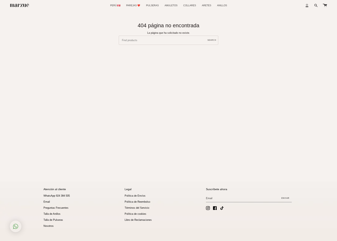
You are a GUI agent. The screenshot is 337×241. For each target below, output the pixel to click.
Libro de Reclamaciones (138, 219)
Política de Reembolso (137, 201)
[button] (152, 5)
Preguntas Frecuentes (55, 207)
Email (46, 201)
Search (212, 40)
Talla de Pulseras (53, 219)
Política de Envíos (135, 195)
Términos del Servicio (137, 207)
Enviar (285, 198)
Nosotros (48, 225)
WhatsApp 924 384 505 (56, 195)
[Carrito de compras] (324, 5)
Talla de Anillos (51, 213)
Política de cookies (135, 213)
